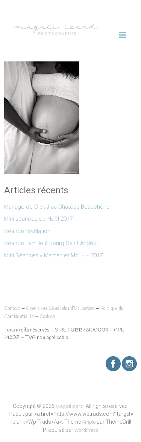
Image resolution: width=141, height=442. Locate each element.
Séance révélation (27, 231)
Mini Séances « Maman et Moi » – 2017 (53, 255)
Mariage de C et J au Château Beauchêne (57, 206)
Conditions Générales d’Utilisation (60, 308)
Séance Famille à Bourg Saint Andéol (51, 243)
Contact (12, 308)
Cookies (47, 317)
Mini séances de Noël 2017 (38, 218)
